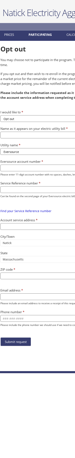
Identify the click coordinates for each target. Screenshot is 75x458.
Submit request (16, 342)
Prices (9, 35)
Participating (40, 35)
